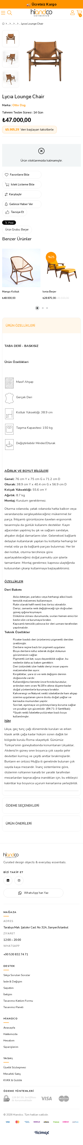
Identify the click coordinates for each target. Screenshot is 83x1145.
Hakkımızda (10, 1034)
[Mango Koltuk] (21, 268)
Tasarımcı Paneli (13, 1007)
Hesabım (8, 1040)
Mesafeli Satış (12, 1074)
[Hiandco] (41, 12)
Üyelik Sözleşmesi (14, 1067)
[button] (37, 308)
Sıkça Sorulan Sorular (16, 975)
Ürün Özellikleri (20, 325)
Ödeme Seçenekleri (22, 805)
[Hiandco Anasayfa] (11, 855)
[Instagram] (18, 880)
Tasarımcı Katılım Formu (18, 1001)
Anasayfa (9, 1028)
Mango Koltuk (10, 291)
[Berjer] (17, 23)
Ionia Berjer (49, 291)
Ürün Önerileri (19, 823)
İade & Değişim (12, 982)
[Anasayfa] (6, 23)
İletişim (7, 994)
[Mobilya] (13, 23)
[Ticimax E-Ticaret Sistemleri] (41, 1133)
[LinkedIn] (7, 880)
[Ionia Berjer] (62, 268)
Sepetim (8, 988)
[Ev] (10, 23)
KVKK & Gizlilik (12, 1080)
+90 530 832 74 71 (15, 954)
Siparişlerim (10, 1047)
